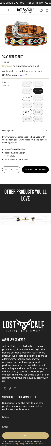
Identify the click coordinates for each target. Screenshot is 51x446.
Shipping (7, 66)
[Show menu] (4, 10)
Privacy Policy (18, 443)
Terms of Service (36, 443)
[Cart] (47, 10)
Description (8, 130)
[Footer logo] (23, 325)
